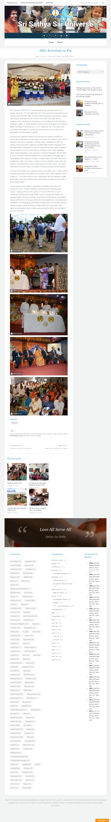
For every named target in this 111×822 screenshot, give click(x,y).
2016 (91, 677)
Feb (97, 563)
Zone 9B (54, 660)
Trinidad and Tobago (20, 760)
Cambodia (27, 596)
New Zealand (33, 694)
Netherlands (17, 694)
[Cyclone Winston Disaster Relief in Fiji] (22, 497)
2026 (91, 563)
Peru (26, 714)
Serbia (30, 729)
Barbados (27, 573)
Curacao (15, 616)
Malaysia (31, 678)
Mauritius (15, 682)
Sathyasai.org (12, 3)
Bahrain (14, 573)
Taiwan (15, 749)
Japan (26, 659)
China (24, 604)
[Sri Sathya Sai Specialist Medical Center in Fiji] (44, 472)
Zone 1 (93, 137)
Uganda (26, 764)
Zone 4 (53, 633)
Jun (90, 568)
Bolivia (25, 581)
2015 (91, 688)
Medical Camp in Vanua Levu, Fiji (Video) (37, 509)
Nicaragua (31, 698)
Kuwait (14, 667)
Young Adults (56, 616)
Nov (97, 581)
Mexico (29, 682)
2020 (91, 631)
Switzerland (28, 745)
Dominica (28, 620)
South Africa (16, 737)
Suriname (30, 741)
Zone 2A (54, 623)
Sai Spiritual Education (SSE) (63, 584)
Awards (54, 563)
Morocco (29, 686)
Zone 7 (14, 788)
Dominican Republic (19, 624)
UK (37, 764)
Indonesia (29, 651)
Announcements (57, 560)
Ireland (14, 655)
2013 (91, 711)
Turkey (14, 764)
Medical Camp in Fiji (14, 483)
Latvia (26, 671)
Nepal (27, 690)
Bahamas (30, 569)
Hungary (15, 651)
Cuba (27, 612)
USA (14, 772)
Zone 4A (56, 636)
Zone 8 (27, 788)
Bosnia (14, 585)
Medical (56, 603)
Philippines (16, 717)
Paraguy (15, 714)
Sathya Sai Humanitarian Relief (31, 3)
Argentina (30, 561)
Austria (29, 565)
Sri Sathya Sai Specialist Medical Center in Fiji (37, 484)
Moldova (15, 686)
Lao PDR (15, 671)
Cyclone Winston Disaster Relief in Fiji (16, 509)
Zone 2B (15, 784)
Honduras (15, 647)
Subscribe (49, 3)
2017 (91, 665)
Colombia (16, 608)
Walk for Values (58, 593)
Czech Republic (30, 616)
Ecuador (15, 628)
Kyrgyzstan (27, 667)
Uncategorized (56, 609)
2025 (91, 574)
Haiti (26, 643)
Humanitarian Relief (60, 599)
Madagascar (16, 678)
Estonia (14, 632)
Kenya (30, 663)
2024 (91, 586)
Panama (26, 706)
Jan (94, 563)
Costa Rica (30, 608)
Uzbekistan (27, 772)
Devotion (52, 56)
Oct (93, 581)
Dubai (36, 624)
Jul (93, 568)
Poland (30, 717)
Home (51, 42)
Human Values (58, 580)
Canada (29, 600)
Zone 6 (27, 784)
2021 (91, 620)
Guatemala (28, 639)
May (98, 565)
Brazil (28, 593)
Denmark (15, 620)
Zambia (29, 780)
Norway (26, 702)
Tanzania (27, 749)
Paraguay (35, 710)
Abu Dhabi (15, 561)
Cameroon (15, 600)
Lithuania (15, 675)
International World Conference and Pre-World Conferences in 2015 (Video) (92, 145)
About (59, 42)
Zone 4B (56, 640)
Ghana (29, 636)
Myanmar (15, 690)
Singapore (15, 733)
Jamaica (14, 659)
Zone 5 (93, 172)
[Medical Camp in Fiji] (22, 472)
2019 (91, 643)
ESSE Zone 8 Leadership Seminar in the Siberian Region (89, 95)
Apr (94, 565)
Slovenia (29, 733)
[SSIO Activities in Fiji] (38, 85)
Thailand (16, 753)
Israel (26, 655)
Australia (15, 565)
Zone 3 (71, 56)
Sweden (14, 745)
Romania (30, 721)
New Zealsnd (16, 698)
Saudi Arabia (16, 729)
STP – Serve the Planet (61, 606)
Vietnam (30, 776)
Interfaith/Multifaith (60, 574)
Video (86, 152)
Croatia (15, 612)
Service (93, 161)
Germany (15, 636)
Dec (90, 584)
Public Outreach (62, 56)
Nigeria (14, 702)
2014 (91, 700)
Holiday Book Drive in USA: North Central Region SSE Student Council (89, 89)
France (36, 632)
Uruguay (28, 768)
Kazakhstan (16, 663)
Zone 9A (54, 656)
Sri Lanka (15, 741)
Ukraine (15, 768)
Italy (37, 655)
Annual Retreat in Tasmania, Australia (91, 113)
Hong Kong (30, 647)
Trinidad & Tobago (19, 756)
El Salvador (29, 628)
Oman (14, 706)
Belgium (28, 577)
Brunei (14, 596)
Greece (15, 639)
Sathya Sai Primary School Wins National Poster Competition (93, 133)
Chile (13, 604)
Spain (30, 737)
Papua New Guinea (18, 710)
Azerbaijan (16, 569)
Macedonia (29, 675)
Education (87, 137)
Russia (15, 725)
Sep (90, 581)
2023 (91, 597)
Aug (96, 568)
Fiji (12, 431)
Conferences (88, 150)
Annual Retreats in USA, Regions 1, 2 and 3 (93, 158)
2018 (91, 654)
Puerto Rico (16, 721)
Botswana (15, 593)
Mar (90, 565)
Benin (14, 581)
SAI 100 (27, 725)
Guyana (14, 643)
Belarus (15, 577)
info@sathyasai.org (16, 435)
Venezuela (16, 776)
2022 (91, 609)
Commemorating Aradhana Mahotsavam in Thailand (93, 103)
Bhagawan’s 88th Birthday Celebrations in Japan (93, 168)
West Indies (16, 780)
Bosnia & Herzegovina (20, 589)
